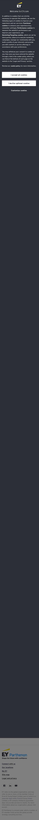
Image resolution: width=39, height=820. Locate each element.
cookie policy (15, 66)
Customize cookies (19, 90)
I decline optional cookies (19, 83)
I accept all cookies (19, 75)
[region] (19, 369)
